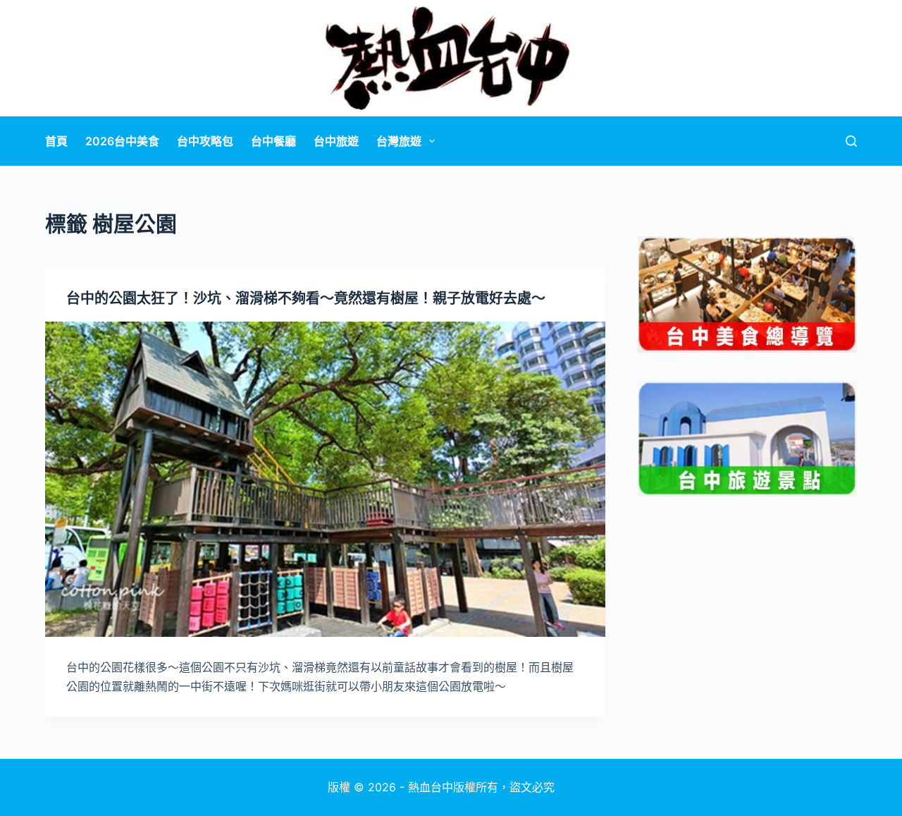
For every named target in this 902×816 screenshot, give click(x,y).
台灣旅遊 (398, 141)
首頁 (56, 141)
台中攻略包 (205, 141)
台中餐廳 (273, 141)
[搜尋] (851, 141)
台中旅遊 (336, 141)
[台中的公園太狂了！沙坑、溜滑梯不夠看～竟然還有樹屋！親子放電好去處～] (325, 479)
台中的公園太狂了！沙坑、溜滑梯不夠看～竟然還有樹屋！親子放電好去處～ (305, 298)
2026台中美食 (122, 141)
